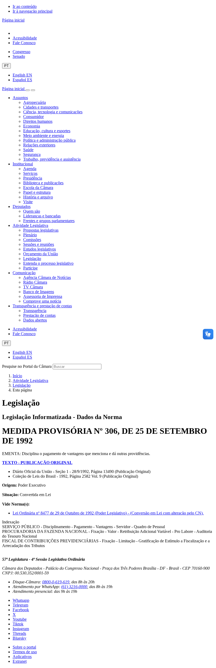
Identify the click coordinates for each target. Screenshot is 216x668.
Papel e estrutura (37, 192)
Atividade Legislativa (30, 225)
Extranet (20, 661)
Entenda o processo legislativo (48, 263)
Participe (30, 268)
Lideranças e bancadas (42, 216)
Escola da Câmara (38, 187)
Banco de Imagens (38, 291)
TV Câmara (33, 287)
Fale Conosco (24, 42)
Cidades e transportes (40, 107)
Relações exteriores (39, 145)
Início (17, 376)
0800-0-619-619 (55, 582)
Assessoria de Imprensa (42, 296)
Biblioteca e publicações (43, 183)
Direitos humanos (37, 121)
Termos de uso (25, 652)
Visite (28, 202)
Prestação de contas (39, 315)
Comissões (32, 239)
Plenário (30, 235)
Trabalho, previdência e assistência (52, 159)
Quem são (31, 211)
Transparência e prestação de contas (42, 306)
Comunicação (24, 273)
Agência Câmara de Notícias (47, 277)
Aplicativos (22, 656)
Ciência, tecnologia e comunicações (52, 112)
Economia (31, 126)
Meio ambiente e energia (43, 135)
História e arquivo (38, 197)
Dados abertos (35, 320)
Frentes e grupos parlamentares (49, 220)
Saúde (28, 149)
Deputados (22, 206)
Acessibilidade (25, 38)
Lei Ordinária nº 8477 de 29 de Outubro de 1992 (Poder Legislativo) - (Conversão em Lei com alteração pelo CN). (108, 513)
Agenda (29, 168)
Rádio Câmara (35, 282)
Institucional (23, 164)
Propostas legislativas (40, 230)
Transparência (34, 310)
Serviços (30, 173)
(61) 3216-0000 (74, 586)
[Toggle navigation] (28, 90)
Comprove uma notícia (42, 301)
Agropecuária (34, 102)
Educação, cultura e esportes (46, 131)
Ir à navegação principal (32, 11)
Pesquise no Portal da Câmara (27, 366)
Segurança (32, 154)
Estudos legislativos (39, 249)
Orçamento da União (40, 254)
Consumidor (33, 116)
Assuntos (20, 97)
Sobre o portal (24, 647)
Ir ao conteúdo (25, 6)
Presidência (32, 178)
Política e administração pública (49, 140)
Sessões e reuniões (38, 244)
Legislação (32, 258)
